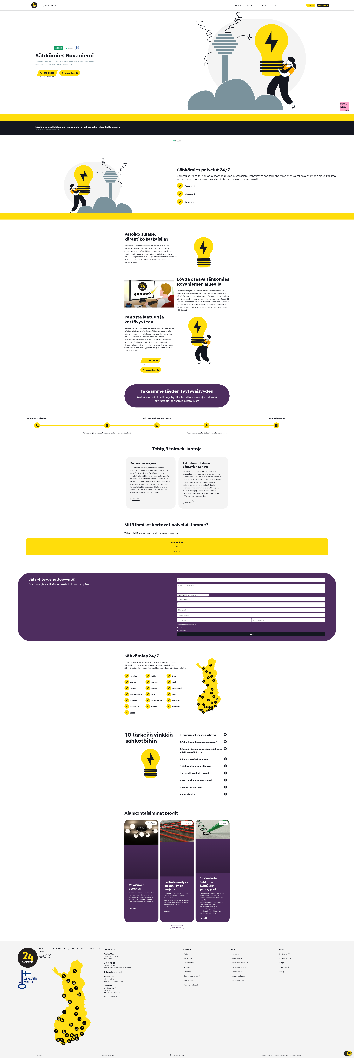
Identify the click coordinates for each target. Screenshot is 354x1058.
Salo (174, 694)
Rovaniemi (177, 688)
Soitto (181, 627)
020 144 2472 (109, 981)
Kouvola (154, 682)
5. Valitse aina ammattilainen (195, 766)
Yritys (276, 5)
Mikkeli (154, 706)
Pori (174, 682)
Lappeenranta (157, 700)
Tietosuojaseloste (108, 1055)
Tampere (176, 706)
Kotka (153, 676)
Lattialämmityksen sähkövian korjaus (176, 885)
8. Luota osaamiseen (191, 787)
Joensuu (133, 700)
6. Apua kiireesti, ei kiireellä (194, 773)
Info (264, 5)
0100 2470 (50, 5)
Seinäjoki (176, 700)
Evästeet (39, 1055)
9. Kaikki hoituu (188, 794)
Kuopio (154, 688)
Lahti (153, 694)
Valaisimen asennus (137, 886)
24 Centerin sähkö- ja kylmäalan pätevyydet (208, 883)
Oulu (174, 676)
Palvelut (250, 5)
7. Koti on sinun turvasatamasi (196, 780)
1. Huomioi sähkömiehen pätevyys (198, 734)
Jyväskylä (134, 706)
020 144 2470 (109, 992)
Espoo (133, 688)
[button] (203, 734)
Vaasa (132, 712)
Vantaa (133, 682)
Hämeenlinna (136, 694)
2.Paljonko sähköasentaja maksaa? (198, 741)
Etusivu (238, 5)
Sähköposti (182, 630)
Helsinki (133, 676)
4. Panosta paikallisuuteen (194, 759)
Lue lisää (132, 909)
